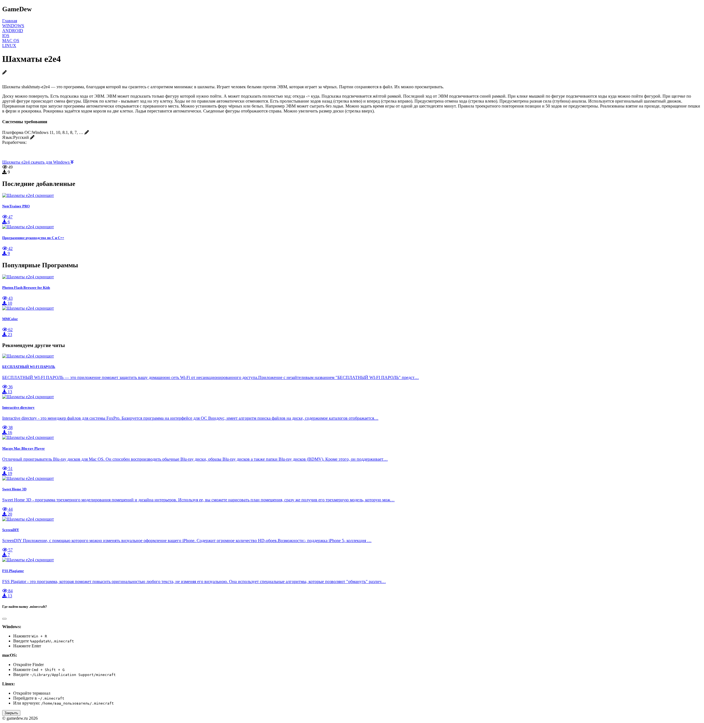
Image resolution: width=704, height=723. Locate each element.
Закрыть (11, 713)
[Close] (4, 619)
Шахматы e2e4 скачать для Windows (36, 162)
